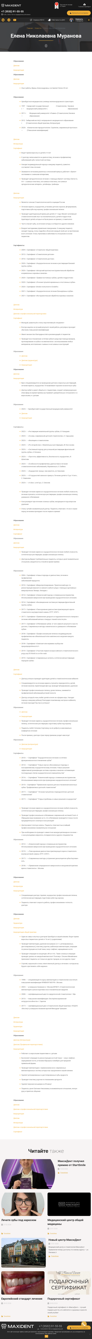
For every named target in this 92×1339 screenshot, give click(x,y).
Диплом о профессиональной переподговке (29, 314)
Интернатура (18, 144)
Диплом (16, 66)
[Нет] (90, 1334)
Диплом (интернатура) (29, 744)
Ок (46, 1336)
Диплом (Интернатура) (21, 1040)
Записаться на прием (80, 13)
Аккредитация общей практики (24, 932)
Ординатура (17, 923)
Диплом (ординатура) (29, 360)
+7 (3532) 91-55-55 (12, 11)
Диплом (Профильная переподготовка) (28, 1044)
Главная (30, 28)
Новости (38, 28)
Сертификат (17, 148)
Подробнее (64, 1173)
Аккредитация (18, 70)
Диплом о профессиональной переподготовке (30, 1109)
